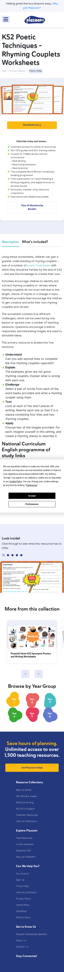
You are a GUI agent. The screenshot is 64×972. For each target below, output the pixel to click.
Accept (32, 496)
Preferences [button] (31, 485)
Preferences (31, 504)
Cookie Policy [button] (15, 481)
